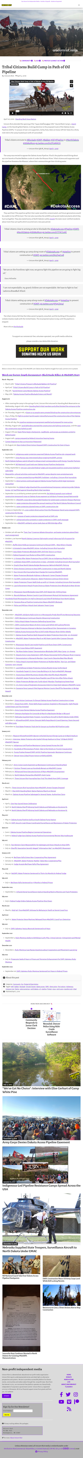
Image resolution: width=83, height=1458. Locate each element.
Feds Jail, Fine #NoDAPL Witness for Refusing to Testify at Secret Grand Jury (40, 910)
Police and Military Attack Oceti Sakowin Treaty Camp (34, 605)
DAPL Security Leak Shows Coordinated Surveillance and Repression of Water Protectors (44, 823)
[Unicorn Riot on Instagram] (75, 1394)
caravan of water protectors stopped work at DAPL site (38, 516)
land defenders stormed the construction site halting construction (46, 426)
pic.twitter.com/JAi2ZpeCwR (52, 255)
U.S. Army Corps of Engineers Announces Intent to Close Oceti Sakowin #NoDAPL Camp (48, 685)
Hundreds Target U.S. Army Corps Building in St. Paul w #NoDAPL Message (43, 671)
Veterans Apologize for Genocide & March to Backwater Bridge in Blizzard (42, 714)
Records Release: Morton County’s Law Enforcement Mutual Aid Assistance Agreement (46, 595)
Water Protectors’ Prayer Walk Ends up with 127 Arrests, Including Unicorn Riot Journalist (47, 582)
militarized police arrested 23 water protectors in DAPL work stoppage (42, 520)
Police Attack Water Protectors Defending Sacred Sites (35, 621)
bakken (16, 986)
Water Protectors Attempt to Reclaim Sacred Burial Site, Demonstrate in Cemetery (45, 628)
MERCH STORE (69, 1379)
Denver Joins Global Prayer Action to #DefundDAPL (33, 756)
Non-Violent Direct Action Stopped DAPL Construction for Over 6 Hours (43, 445)
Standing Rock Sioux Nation (25, 119)
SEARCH (69, 1387)
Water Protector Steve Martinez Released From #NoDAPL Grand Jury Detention (41, 919)
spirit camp (59, 989)
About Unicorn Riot (16, 1438)
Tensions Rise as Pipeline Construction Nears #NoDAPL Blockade (38, 602)
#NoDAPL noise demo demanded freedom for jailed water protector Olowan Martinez (48, 500)
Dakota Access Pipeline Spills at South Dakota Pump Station (33, 820)
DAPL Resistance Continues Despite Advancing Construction (37, 618)
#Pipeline (59, 140)
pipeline (44, 989)
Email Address (8, 1411)
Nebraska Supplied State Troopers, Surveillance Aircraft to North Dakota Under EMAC (47, 717)
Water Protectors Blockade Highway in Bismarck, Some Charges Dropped (41, 575)
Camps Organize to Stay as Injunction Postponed (23, 442)
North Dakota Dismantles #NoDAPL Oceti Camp (32, 775)
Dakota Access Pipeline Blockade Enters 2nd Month (32, 394)
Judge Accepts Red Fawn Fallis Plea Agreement (31, 864)
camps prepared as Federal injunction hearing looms (34, 438)
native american (25, 989)
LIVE (68, 1382)
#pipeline (66, 252)
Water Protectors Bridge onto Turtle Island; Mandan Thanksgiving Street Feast (45, 682)
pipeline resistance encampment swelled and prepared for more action (46, 422)
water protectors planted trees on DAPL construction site (37, 507)
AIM (12, 986)
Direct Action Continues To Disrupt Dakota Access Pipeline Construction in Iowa (44, 700)
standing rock (68, 989)
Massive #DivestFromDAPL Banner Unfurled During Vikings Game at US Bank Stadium (45, 736)
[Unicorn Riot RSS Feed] (69, 1409)
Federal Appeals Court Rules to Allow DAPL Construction (34, 555)
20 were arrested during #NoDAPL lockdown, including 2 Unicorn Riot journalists (46, 477)
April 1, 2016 (53, 149)
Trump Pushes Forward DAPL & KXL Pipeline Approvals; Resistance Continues (43, 752)
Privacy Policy (43, 1452)
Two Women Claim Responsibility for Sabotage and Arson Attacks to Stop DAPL (40, 845)
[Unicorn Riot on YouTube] (61, 1402)
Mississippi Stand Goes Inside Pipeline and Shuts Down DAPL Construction (44, 645)
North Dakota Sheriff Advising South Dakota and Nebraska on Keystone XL (39, 807)
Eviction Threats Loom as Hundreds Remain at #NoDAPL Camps (38, 768)
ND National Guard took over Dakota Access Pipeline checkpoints (40, 464)
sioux (54, 989)
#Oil (53, 140)
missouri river (10, 989)
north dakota (34, 989)
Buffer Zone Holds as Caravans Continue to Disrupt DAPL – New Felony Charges (42, 545)
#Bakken (47, 140)
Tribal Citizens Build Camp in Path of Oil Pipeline (31, 387)
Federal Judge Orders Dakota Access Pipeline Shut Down (31, 901)
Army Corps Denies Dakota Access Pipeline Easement (35, 710)
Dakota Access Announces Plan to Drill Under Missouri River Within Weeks (43, 632)
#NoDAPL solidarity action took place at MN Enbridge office (40, 523)
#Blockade (31, 140)
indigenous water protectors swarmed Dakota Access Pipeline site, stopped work (45, 454)
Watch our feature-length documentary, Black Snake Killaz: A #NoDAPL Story (41, 375)
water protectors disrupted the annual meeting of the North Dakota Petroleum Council (48, 503)
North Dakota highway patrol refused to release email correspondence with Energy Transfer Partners (42, 461)
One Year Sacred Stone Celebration (24, 804)
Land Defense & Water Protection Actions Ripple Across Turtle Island (41, 668)
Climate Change (31, 986)
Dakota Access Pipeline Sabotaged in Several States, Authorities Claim (39, 794)
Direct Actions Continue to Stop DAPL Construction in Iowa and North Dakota (42, 569)
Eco (22, 984)
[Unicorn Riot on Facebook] (61, 1394)
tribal (75, 989)
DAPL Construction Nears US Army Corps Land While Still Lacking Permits (42, 625)
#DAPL (39, 140)
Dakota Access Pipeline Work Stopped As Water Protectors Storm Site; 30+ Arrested (46, 635)
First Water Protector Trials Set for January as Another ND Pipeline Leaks (42, 727)
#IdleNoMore (29, 143)
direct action (53, 986)
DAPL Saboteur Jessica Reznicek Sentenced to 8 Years (30, 929)
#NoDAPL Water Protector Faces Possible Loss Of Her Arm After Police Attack (44, 678)
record (52, 219)
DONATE (6, 1396)
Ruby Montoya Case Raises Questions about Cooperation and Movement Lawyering (46, 950)
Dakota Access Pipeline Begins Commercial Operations (31, 832)
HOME (69, 1375)
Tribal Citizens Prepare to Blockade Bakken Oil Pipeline (35, 384)
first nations (61, 986)
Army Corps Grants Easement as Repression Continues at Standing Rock (40, 765)
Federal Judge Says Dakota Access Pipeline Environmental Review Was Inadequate (42, 836)
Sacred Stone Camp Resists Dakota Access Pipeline (31, 391)
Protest (49, 989)
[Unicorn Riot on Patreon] (77, 1402)
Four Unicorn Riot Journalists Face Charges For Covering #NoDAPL (38, 572)
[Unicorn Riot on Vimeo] (69, 1402)
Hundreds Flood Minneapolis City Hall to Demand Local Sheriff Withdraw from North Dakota (40, 599)
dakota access (40, 986)
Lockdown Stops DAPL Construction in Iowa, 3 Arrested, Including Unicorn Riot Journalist (47, 562)
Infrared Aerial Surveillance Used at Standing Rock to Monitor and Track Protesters (47, 892)
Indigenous (69, 986)
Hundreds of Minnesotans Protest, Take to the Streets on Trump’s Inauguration (43, 749)
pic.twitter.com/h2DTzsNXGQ (47, 143)
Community (16, 984)
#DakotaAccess (57, 229)
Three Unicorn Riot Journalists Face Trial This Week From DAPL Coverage (41, 778)
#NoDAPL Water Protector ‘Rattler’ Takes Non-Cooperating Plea (37, 861)
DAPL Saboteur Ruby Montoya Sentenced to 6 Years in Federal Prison (42, 971)
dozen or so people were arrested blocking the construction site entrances (53, 413)
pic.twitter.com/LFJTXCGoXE (54, 232)
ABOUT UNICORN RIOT (68, 1384)
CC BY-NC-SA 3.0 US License (61, 1449)
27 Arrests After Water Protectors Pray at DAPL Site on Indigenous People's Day (43, 558)
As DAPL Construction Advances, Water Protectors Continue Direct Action (41, 579)
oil (40, 989)
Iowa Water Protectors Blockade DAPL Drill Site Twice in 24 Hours (37, 552)
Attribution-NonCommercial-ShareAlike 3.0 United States (25, 1449)
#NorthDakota (72, 140)
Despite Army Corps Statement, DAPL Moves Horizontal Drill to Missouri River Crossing (48, 655)
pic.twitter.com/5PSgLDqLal (52, 304)
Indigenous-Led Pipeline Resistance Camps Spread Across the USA (38, 745)
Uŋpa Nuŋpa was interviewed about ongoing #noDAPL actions (38, 458)
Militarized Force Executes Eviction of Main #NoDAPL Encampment (39, 772)
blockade (22, 986)
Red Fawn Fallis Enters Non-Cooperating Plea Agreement (35, 857)
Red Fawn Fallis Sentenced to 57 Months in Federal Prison (32, 883)
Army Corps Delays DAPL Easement (29, 648)
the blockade (18, 327)
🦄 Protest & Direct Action (52, 61)
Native (17, 989)
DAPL (47, 986)
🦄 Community (25, 61)
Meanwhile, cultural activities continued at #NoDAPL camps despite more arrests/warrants (39, 474)
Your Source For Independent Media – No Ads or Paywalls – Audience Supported (41, 1)
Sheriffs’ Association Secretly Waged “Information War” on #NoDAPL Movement (41, 848)
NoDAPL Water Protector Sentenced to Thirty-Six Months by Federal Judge (38, 873)
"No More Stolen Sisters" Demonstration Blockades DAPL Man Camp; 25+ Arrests (45, 651)
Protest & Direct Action (31, 984)
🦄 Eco (36, 61)
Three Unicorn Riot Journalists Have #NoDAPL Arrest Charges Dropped (38, 788)
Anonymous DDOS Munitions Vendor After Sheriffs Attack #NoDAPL (41, 675)
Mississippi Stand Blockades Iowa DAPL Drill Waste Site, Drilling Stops (40, 592)
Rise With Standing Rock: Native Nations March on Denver (34, 791)
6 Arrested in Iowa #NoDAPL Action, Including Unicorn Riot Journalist (39, 548)
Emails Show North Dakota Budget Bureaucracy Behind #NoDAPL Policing (41, 565)
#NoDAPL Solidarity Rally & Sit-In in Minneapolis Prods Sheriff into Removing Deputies (47, 615)
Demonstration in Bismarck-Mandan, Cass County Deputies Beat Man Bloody (44, 658)
